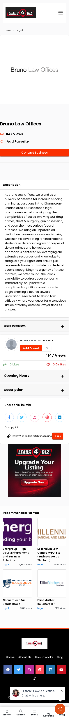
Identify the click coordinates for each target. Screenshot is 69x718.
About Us (24, 657)
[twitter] (18, 669)
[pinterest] (40, 669)
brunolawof (28, 340)
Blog (60, 657)
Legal (19, 30)
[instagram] (29, 669)
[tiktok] (34, 678)
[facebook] (7, 669)
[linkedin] (50, 669)
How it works (44, 657)
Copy (58, 436)
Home (7, 30)
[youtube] (61, 669)
